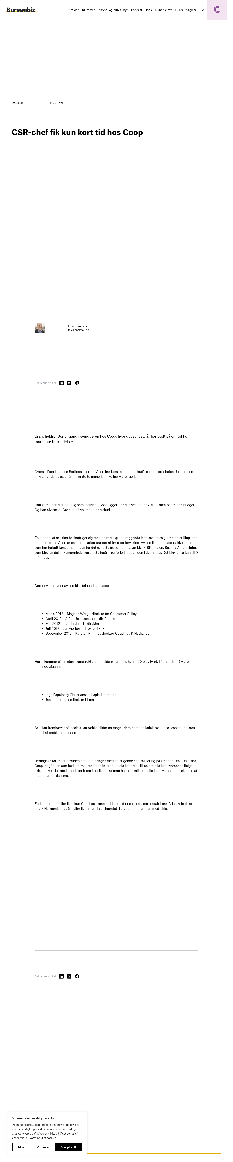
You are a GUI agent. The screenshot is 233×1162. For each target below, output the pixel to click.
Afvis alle (43, 1147)
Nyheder (17, 102)
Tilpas (21, 1147)
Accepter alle (69, 1147)
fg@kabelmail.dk (78, 329)
